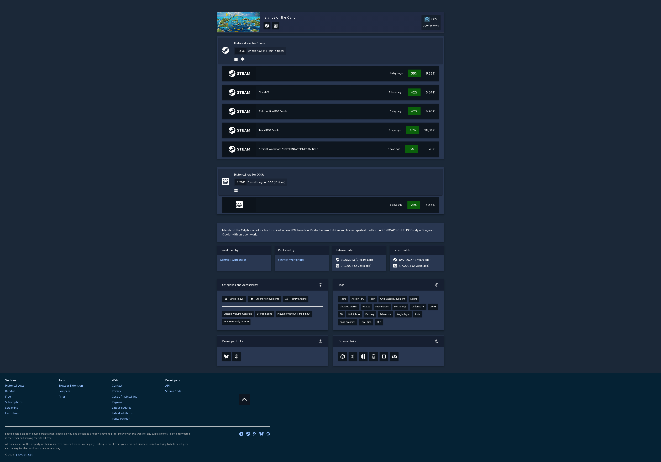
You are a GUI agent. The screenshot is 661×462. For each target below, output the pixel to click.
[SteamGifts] (384, 356)
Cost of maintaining (124, 396)
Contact (117, 385)
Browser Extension (71, 385)
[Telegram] (241, 434)
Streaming (11, 407)
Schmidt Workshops (233, 259)
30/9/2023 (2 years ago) (357, 259)
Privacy (116, 391)
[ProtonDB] (353, 356)
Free (8, 396)
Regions (117, 402)
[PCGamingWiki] (363, 356)
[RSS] (255, 434)
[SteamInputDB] (394, 356)
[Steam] (248, 434)
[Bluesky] (226, 356)
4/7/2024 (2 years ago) (413, 265)
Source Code (173, 391)
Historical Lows (14, 385)
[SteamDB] (342, 356)
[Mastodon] (236, 356)
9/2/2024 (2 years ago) (356, 265)
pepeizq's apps (24, 454)
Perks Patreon (121, 418)
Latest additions (122, 413)
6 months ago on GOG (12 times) (266, 182)
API (167, 385)
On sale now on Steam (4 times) (266, 51)
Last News (12, 413)
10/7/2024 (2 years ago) (414, 259)
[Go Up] (244, 399)
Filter (62, 396)
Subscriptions (14, 402)
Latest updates (121, 407)
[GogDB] (373, 356)
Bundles (10, 391)
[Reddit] (268, 434)
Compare (64, 391)
